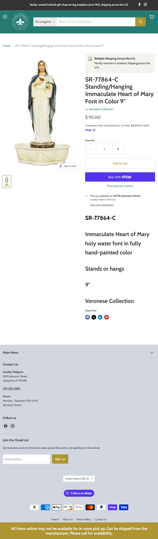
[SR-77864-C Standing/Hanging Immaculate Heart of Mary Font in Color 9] (7, 181)
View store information (101, 205)
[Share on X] (94, 317)
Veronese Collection (101, 109)
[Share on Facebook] (87, 317)
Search (55, 519)
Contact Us (101, 519)
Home (7, 46)
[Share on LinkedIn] (100, 317)
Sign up (60, 459)
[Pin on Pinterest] (106, 317)
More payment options (120, 185)
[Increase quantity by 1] (118, 149)
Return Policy (84, 519)
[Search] (140, 21)
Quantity (90, 140)
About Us (68, 519)
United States (77, 478)
